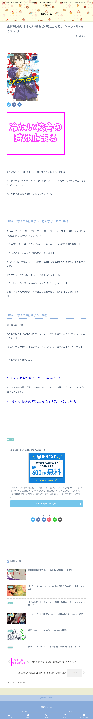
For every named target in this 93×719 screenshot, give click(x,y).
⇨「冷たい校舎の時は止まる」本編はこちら (36, 378)
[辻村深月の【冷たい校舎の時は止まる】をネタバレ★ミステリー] (19, 104)
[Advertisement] (46, 44)
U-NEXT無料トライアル (46, 504)
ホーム (24, 711)
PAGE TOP (47, 697)
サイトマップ (69, 711)
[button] (86, 399)
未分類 (11, 439)
